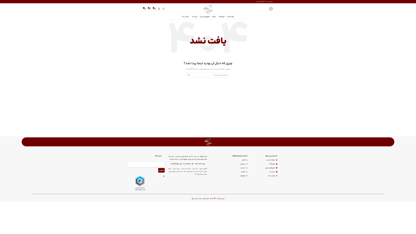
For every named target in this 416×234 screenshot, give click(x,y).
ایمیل (163, 161)
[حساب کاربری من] (159, 9)
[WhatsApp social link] (271, 8)
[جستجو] (163, 9)
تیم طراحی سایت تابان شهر (200, 198)
